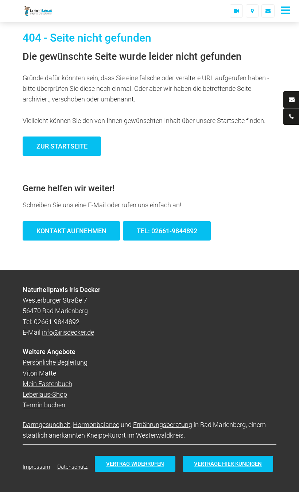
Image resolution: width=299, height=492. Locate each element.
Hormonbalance (96, 424)
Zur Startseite (62, 146)
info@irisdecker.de (68, 332)
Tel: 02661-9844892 (167, 231)
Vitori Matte (39, 373)
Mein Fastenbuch (47, 384)
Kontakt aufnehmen (71, 231)
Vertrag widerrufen (135, 464)
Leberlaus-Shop (45, 394)
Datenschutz (72, 467)
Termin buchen (44, 405)
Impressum (36, 467)
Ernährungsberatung (162, 424)
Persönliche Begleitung (55, 362)
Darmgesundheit (46, 424)
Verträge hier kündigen (228, 464)
